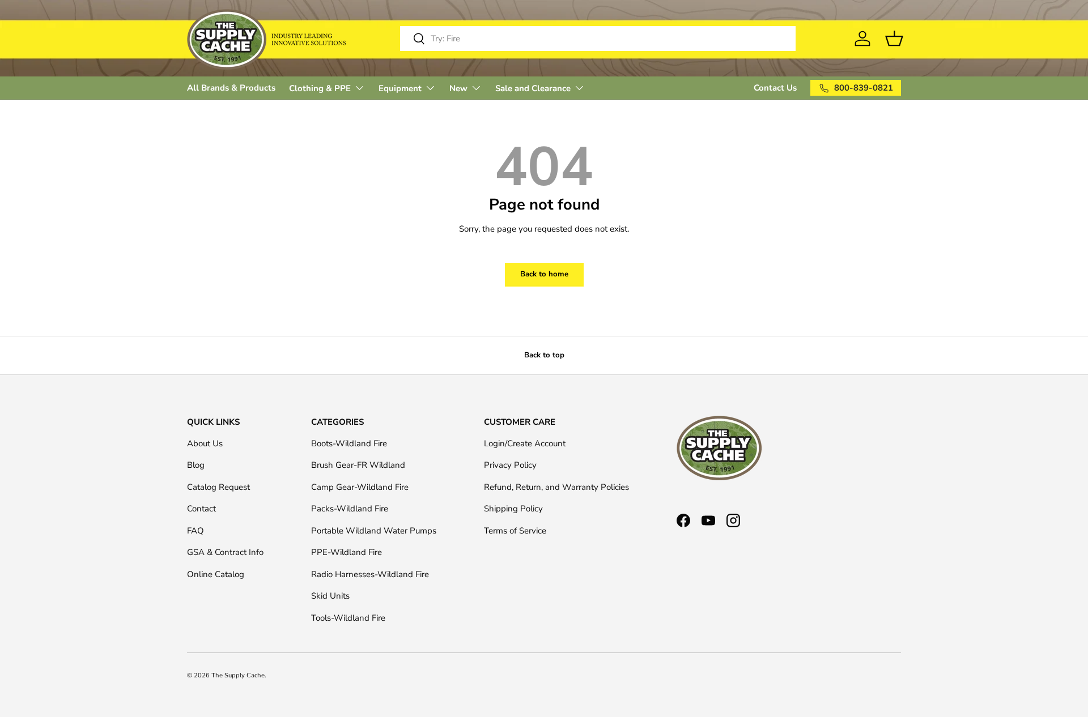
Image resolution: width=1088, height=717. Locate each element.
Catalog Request (218, 487)
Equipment (400, 88)
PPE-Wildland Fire (346, 552)
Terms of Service (515, 530)
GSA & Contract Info (225, 552)
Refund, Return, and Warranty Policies (556, 487)
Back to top (544, 355)
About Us (205, 443)
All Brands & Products (231, 87)
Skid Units (330, 595)
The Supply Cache (238, 675)
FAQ (195, 530)
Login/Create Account (525, 443)
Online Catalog (215, 574)
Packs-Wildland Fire (349, 508)
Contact (201, 508)
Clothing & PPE (320, 88)
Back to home (544, 274)
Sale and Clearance (533, 88)
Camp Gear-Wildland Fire (360, 487)
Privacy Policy (510, 465)
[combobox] (598, 38)
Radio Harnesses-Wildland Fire (370, 574)
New (458, 88)
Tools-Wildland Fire (348, 618)
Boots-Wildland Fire (349, 443)
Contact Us (775, 87)
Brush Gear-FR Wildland (358, 465)
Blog (196, 465)
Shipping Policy (513, 508)
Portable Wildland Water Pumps (373, 530)
